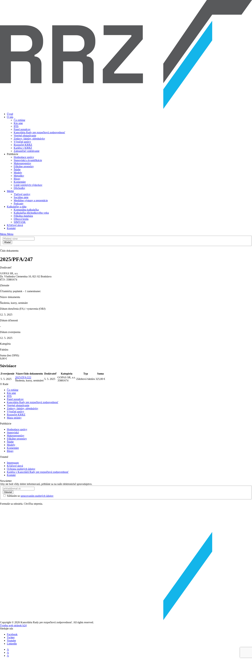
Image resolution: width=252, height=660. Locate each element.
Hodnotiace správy (24, 157)
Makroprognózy (22, 163)
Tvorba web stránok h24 (13, 625)
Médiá (10, 191)
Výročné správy (22, 141)
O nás (10, 117)
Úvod (10, 113)
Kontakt (11, 228)
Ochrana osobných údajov (21, 468)
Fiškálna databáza (23, 215)
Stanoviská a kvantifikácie (28, 160)
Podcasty (18, 203)
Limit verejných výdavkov (28, 184)
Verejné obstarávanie (25, 135)
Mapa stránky (14, 417)
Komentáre (20, 181)
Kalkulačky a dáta (16, 206)
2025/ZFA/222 (23, 377)
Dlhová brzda (21, 218)
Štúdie (17, 169)
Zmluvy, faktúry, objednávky (29, 138)
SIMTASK (20, 222)
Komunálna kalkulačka (26, 209)
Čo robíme (19, 120)
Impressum (13, 462)
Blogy (17, 178)
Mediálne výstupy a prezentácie (31, 200)
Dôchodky (19, 188)
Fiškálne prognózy (24, 166)
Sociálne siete (21, 197)
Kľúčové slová (15, 225)
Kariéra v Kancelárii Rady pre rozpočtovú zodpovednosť (38, 471)
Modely (18, 172)
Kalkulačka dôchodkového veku (31, 212)
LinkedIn (12, 643)
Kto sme (18, 123)
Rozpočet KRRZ (23, 144)
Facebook (12, 634)
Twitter (11, 637)
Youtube (11, 640)
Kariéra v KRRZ (23, 147)
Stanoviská (13, 432)
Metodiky (19, 175)
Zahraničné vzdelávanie (26, 151)
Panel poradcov (22, 129)
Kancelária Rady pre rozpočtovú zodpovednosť (39, 132)
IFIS (16, 126)
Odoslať (8, 492)
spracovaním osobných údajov (37, 495)
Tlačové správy (22, 194)
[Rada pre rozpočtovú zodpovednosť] (126, 108)
